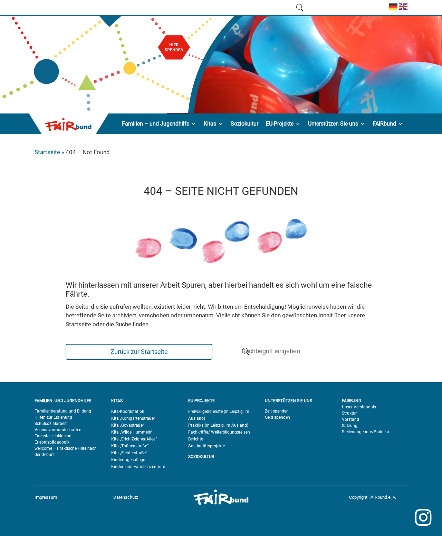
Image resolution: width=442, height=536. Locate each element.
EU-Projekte (280, 123)
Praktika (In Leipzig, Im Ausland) (218, 425)
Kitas (210, 123)
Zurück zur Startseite (139, 351)
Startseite (47, 152)
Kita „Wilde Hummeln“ (131, 432)
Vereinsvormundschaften (58, 429)
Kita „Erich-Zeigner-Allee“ (134, 439)
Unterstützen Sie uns (333, 123)
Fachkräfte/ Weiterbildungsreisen (219, 432)
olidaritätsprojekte (208, 446)
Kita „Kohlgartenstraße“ (133, 418)
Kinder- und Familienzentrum (138, 466)
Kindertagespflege (128, 459)
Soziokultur (244, 123)
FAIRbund (384, 123)
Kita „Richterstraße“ (129, 452)
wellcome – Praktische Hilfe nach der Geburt (66, 451)
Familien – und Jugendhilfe (155, 123)
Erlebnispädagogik (52, 442)
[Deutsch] (392, 9)
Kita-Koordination (127, 411)
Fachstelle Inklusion (53, 436)
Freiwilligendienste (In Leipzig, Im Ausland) (218, 415)
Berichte (195, 439)
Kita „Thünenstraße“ (129, 446)
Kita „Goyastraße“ (127, 425)
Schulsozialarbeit (51, 423)
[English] (402, 9)
